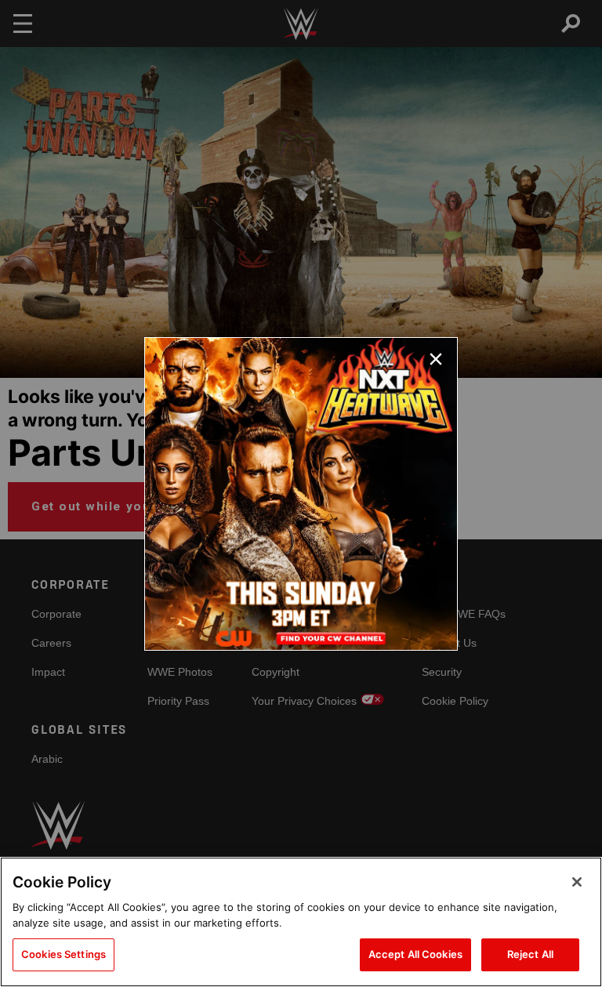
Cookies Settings (63, 954)
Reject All (530, 954)
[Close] (577, 882)
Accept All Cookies (415, 954)
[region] (301, 922)
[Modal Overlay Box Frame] (301, 494)
